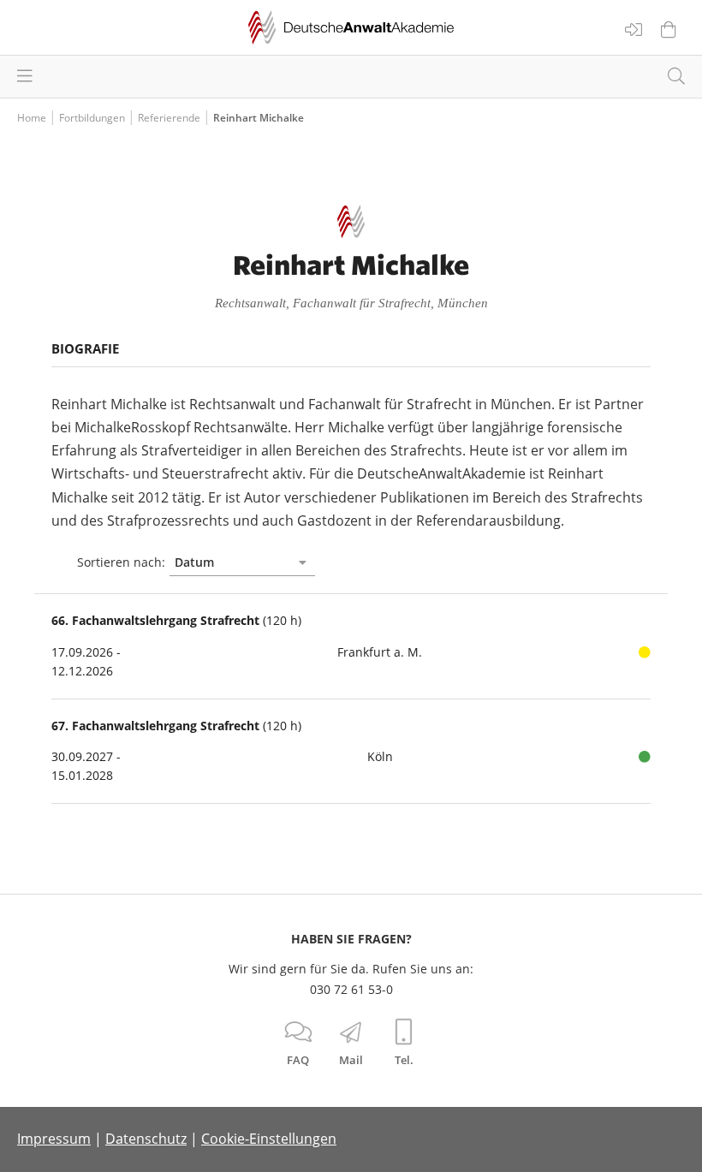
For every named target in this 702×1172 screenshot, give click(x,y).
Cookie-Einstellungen (268, 1138)
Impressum (54, 1138)
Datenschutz (146, 1138)
